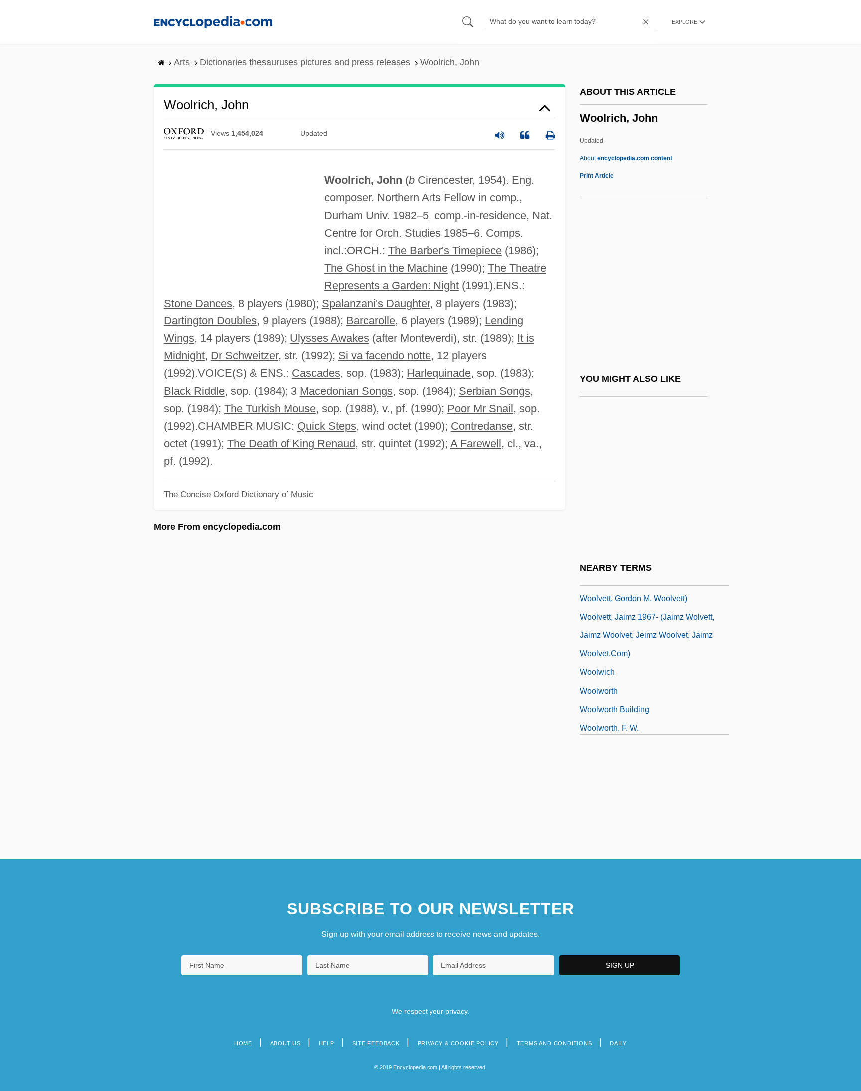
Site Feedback (376, 1043)
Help (326, 1043)
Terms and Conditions (554, 1043)
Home (243, 1043)
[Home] (213, 21)
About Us (285, 1043)
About (626, 158)
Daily (618, 1043)
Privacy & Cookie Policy (458, 1043)
